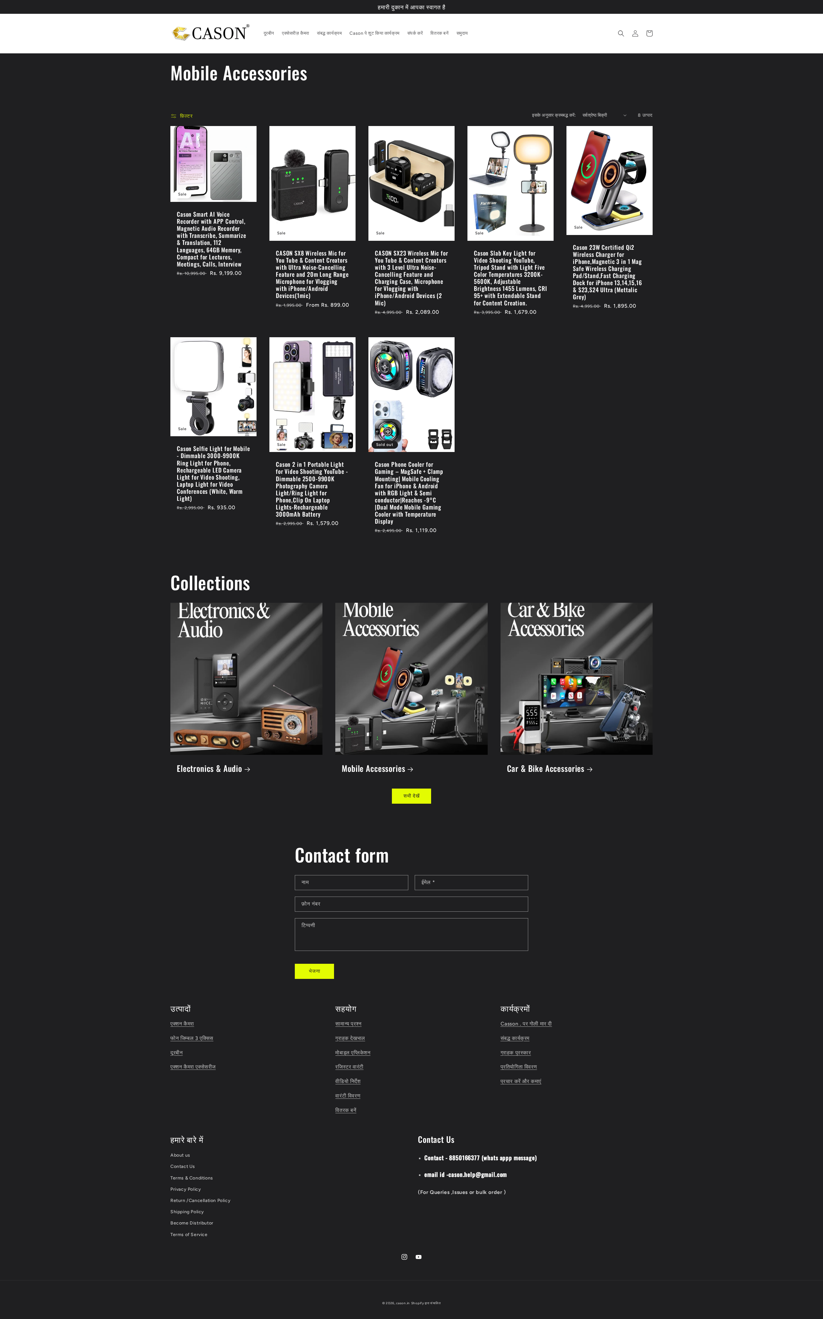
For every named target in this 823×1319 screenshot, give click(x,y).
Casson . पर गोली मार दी (526, 1024)
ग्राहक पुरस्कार (516, 1053)
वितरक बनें (345, 1110)
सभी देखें (411, 796)
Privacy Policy (185, 1189)
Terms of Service (189, 1234)
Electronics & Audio (209, 768)
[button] (621, 33)
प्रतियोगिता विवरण (519, 1067)
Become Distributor (191, 1223)
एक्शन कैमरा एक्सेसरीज (193, 1067)
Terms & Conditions (191, 1178)
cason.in (403, 1303)
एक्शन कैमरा (182, 1024)
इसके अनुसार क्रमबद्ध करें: (554, 115)
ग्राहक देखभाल (350, 1038)
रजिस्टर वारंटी (349, 1067)
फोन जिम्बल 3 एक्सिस (191, 1038)
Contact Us (182, 1166)
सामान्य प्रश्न (348, 1024)
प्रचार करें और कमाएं (521, 1081)
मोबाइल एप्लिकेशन (352, 1053)
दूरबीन (176, 1053)
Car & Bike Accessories (545, 768)
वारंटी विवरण (347, 1096)
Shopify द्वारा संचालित (426, 1303)
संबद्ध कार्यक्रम (515, 1038)
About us (180, 1155)
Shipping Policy (187, 1212)
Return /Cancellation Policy (200, 1200)
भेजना (314, 971)
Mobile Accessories (373, 768)
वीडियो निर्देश (347, 1081)
